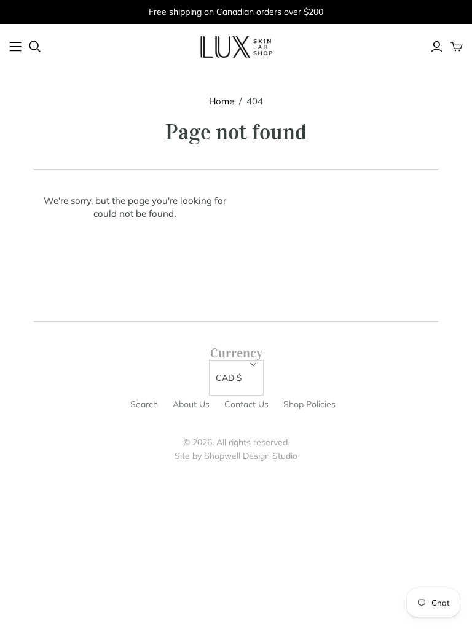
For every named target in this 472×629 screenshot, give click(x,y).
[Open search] (35, 47)
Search (144, 404)
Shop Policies (309, 404)
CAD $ (229, 377)
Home (221, 101)
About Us (191, 404)
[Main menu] (15, 47)
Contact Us (246, 404)
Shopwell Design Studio (250, 455)
